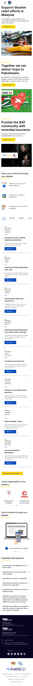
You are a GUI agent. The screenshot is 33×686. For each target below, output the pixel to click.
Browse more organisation (11, 473)
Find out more (7, 27)
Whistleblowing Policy (7, 674)
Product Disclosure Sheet (16, 681)
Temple (21, 218)
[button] (15, 505)
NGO (4, 218)
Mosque (12, 218)
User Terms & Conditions (12, 676)
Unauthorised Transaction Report (16, 679)
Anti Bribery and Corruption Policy (23, 674)
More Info (9, 249)
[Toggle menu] (5, 2)
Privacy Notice (23, 676)
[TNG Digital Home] (9, 2)
